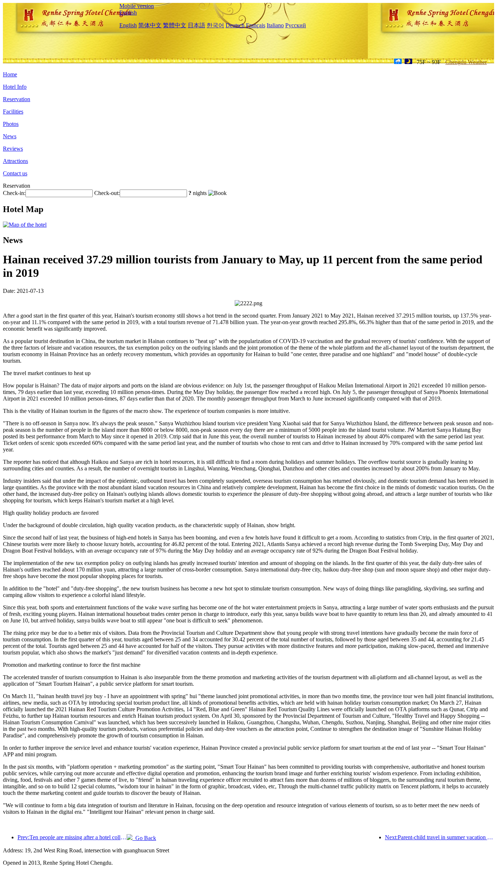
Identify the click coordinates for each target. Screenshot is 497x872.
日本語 (196, 25)
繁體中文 (174, 25)
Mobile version (136, 6)
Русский (295, 25)
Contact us (15, 173)
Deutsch (235, 25)
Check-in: (14, 193)
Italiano (275, 25)
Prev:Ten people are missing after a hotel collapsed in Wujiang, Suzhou (72, 837)
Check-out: (107, 193)
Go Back (144, 838)
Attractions (15, 161)
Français (255, 25)
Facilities (13, 111)
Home (10, 74)
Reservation (16, 99)
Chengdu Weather (466, 62)
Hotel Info (15, 87)
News (9, 136)
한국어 (215, 25)
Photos (11, 124)
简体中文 (150, 25)
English (128, 12)
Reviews (13, 149)
